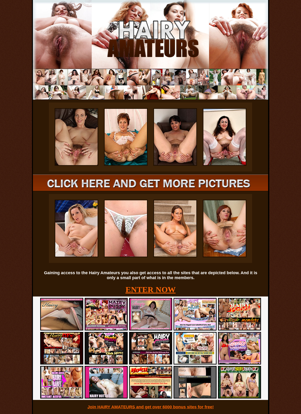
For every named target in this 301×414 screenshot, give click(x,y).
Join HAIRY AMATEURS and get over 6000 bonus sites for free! (150, 407)
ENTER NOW (151, 289)
